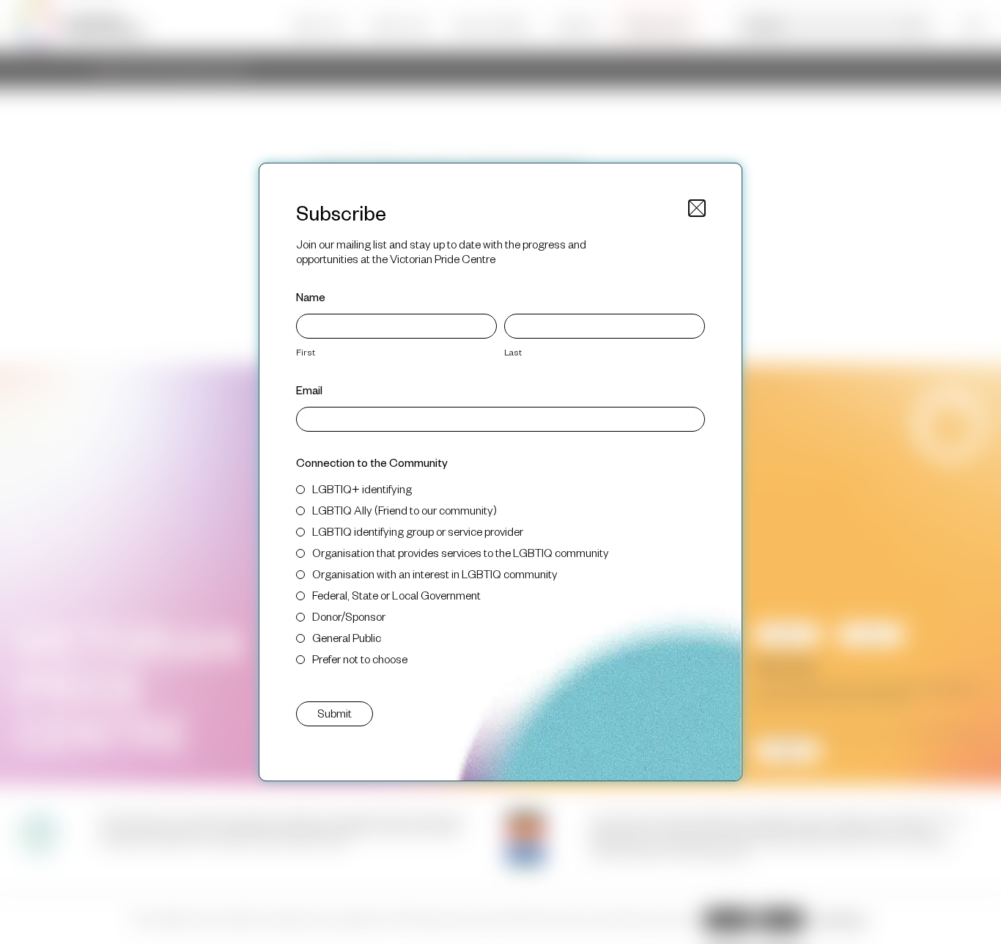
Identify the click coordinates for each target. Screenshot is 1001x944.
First (305, 352)
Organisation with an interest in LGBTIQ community (435, 573)
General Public (346, 637)
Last (513, 352)
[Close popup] (697, 208)
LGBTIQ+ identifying (362, 488)
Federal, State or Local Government (396, 595)
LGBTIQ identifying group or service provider (417, 531)
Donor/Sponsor (348, 616)
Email (309, 390)
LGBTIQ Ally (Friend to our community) (404, 510)
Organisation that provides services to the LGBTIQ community (460, 552)
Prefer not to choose (359, 658)
